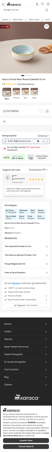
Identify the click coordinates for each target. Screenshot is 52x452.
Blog (6, 377)
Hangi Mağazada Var (15, 264)
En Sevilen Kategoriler (15, 362)
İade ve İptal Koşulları (15, 272)
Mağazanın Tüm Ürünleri (27, 305)
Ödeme (8, 384)
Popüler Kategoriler (13, 354)
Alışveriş (8, 339)
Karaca (7, 324)
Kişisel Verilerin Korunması (16, 346)
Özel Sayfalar (11, 369)
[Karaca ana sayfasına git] (27, 397)
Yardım (7, 331)
